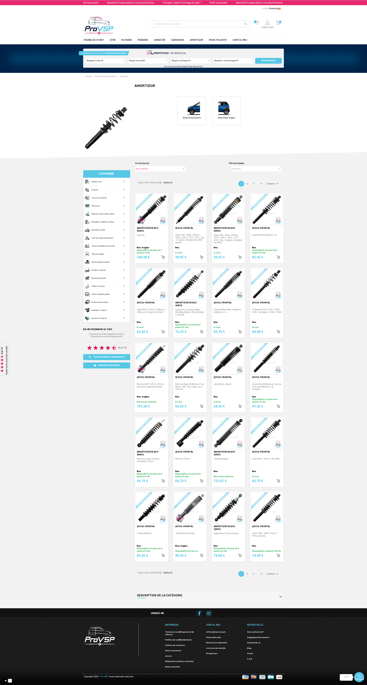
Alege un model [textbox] (137, 60)
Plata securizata (173, 651)
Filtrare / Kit (96, 182)
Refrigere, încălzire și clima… (103, 222)
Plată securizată (196, 2)
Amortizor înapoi (226, 118)
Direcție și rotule (98, 230)
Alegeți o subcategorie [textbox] (226, 60)
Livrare (168, 656)
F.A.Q (249, 659)
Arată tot (168, 182)
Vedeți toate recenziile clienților (6, 360)
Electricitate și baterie (100, 262)
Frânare (94, 190)
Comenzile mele (213, 637)
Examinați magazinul (106, 365)
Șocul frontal (184, 228)
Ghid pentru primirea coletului (179, 661)
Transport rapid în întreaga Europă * (159, 2)
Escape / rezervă (98, 270)
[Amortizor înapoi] (226, 107)
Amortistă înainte (192, 118)
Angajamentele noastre (258, 637)
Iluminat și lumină (98, 278)
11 (261, 184)
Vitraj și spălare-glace (100, 294)
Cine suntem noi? (255, 632)
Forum (250, 653)
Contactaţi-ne (253, 643)
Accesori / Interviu (99, 318)
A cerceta (267, 60)
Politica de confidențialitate (178, 640)
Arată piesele (142, 163)
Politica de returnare (175, 645)
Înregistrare (212, 653)
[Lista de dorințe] (257, 25)
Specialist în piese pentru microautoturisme (107, 2)
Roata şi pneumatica (99, 302)
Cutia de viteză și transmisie (103, 246)
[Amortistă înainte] (192, 107)
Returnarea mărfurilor (216, 643)
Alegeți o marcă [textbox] (95, 60)
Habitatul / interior (99, 310)
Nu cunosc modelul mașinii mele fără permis (183, 66)
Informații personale (216, 632)
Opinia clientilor (172, 667)
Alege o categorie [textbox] (181, 60)
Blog (249, 648)
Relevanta (256, 169)
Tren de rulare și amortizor (102, 238)
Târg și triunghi (97, 254)
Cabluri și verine (98, 286)
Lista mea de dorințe (216, 648)
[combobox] (105, 61)
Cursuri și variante (99, 198)
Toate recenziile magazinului (106, 357)
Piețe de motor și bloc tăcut (102, 214)
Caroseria (95, 206)
